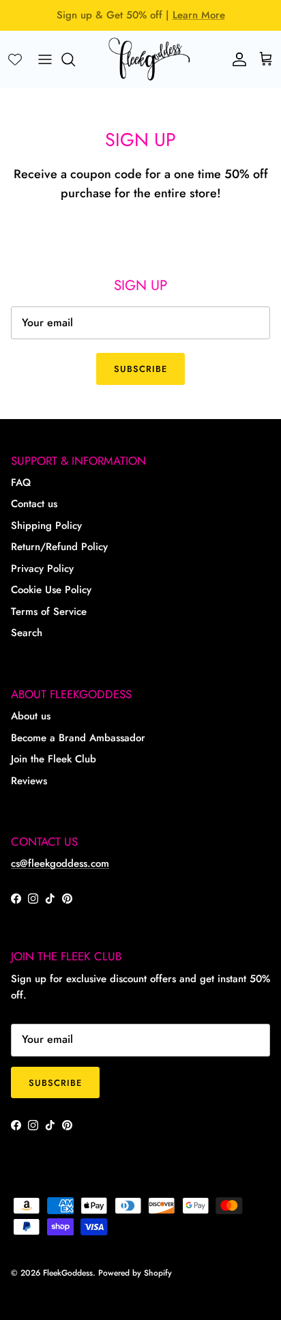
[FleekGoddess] (149, 59)
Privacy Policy (42, 568)
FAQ (21, 482)
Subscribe (140, 368)
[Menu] (45, 59)
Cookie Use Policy (51, 589)
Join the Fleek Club (53, 758)
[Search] (75, 59)
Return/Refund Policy (59, 546)
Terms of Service (49, 611)
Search (26, 632)
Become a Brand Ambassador (78, 737)
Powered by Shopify (135, 1273)
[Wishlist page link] (15, 59)
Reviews (29, 780)
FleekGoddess (68, 1273)
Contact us (34, 503)
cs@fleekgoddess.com (60, 863)
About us (30, 715)
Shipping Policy (46, 525)
